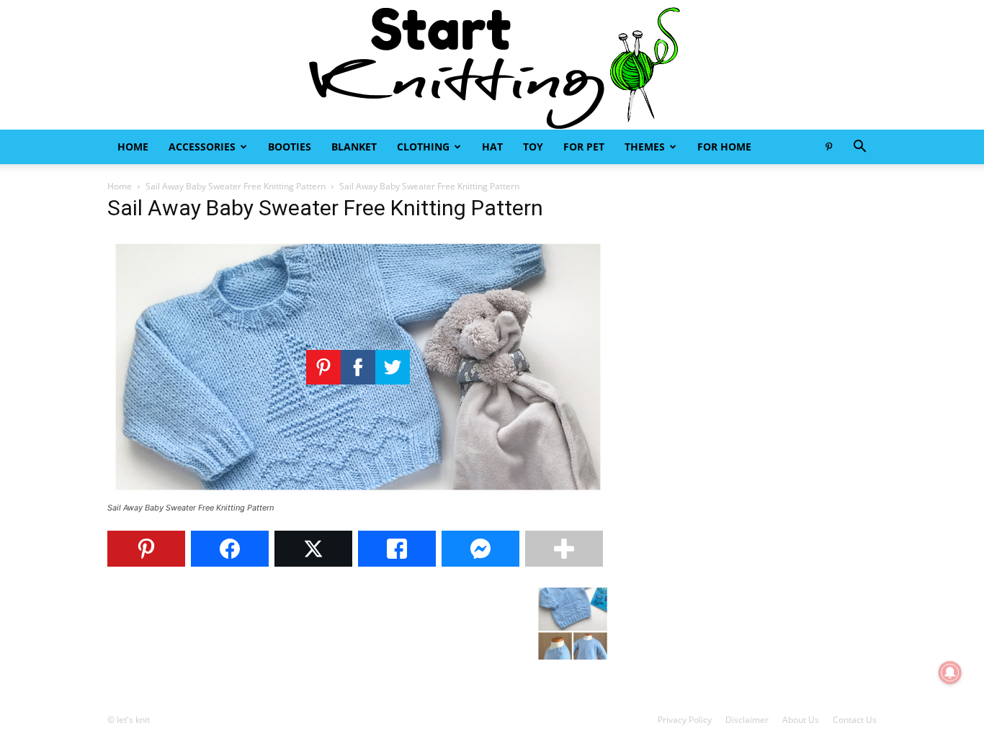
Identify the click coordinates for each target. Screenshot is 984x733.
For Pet (583, 146)
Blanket (354, 146)
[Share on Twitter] (313, 549)
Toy (533, 146)
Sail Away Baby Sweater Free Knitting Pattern (236, 186)
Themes (645, 146)
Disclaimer (747, 720)
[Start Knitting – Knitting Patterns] (492, 65)
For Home (724, 146)
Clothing (423, 146)
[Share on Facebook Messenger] (480, 549)
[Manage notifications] (950, 672)
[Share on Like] (397, 549)
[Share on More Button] (564, 549)
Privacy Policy (685, 720)
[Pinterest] (828, 147)
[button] (859, 148)
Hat (492, 146)
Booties (289, 146)
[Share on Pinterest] (146, 549)
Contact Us (855, 720)
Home (132, 146)
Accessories (202, 146)
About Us (800, 720)
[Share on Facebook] (230, 549)
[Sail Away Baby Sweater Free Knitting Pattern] (358, 494)
